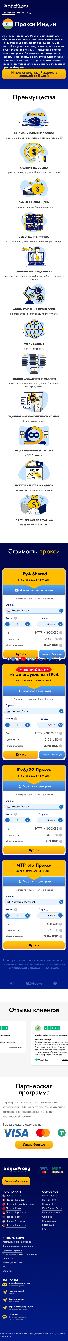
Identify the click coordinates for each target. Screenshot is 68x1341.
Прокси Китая (13, 1208)
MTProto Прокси (34, 865)
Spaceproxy (8, 12)
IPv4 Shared (34, 574)
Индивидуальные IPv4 (34, 674)
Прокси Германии (16, 1212)
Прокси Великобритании (20, 1204)
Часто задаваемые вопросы (17, 1246)
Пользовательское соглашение (19, 1254)
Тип (8, 733)
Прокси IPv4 (49, 1200)
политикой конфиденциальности (35, 968)
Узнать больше (34, 1144)
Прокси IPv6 (49, 1204)
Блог (44, 1229)
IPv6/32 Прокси (34, 770)
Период (43, 718)
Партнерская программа (49, 1222)
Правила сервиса (12, 1250)
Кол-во (11, 718)
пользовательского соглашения (42, 964)
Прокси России (14, 1216)
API (4, 1266)
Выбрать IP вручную (52, 754)
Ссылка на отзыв (18, 1047)
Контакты (7, 1271)
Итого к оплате (14, 746)
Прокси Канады (15, 1200)
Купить (21, 754)
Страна (10, 705)
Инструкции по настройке (16, 1242)
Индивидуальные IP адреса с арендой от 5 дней (34, 74)
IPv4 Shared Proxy (52, 1208)
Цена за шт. (12, 739)
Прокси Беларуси (16, 1225)
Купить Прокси (50, 1195)
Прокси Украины (15, 1221)
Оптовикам (48, 1216)
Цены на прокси (51, 1212)
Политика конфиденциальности (14, 1260)
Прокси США (13, 1195)
